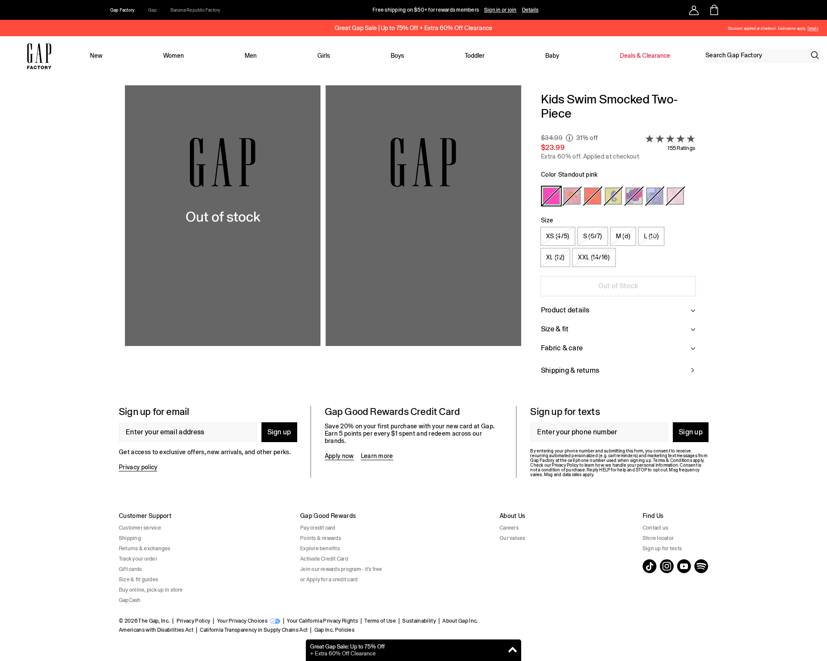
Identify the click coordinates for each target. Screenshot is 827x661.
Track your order (138, 559)
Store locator (658, 538)
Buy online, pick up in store (151, 590)
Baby (552, 55)
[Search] (815, 55)
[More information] (569, 137)
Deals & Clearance (645, 55)
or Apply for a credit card (329, 580)
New (96, 55)
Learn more (377, 455)
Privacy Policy (193, 621)
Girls (323, 55)
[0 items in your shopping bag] (713, 10)
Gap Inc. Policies (334, 630)
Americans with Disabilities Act (156, 630)
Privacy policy (138, 467)
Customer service (140, 528)
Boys (397, 55)
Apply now (339, 455)
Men (251, 55)
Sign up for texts (662, 549)
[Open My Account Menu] (694, 10)
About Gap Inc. (460, 621)
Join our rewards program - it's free (341, 569)
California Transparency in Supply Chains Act (254, 630)
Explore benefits (320, 549)
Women (173, 55)
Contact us (655, 528)
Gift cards (130, 569)
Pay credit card (318, 528)
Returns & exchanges (145, 549)
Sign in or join (500, 10)
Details (530, 10)
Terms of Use (380, 621)
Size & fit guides (138, 580)
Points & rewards (320, 538)
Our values (512, 538)
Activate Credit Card (324, 559)
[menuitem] (96, 55)
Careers (509, 528)
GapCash (130, 600)
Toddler (475, 55)
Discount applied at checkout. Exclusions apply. (767, 29)
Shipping (130, 538)
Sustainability (418, 621)
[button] (323, 238)
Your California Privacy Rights (322, 621)
